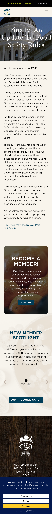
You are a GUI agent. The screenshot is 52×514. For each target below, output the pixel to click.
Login (28, 3)
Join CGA (26, 302)
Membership (14, 3)
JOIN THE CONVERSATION (26, 399)
